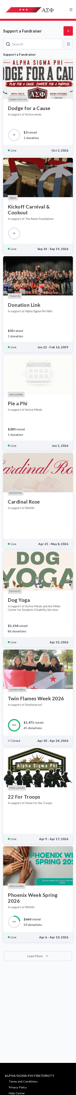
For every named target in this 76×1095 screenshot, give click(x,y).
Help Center (17, 1093)
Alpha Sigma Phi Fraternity (29, 1075)
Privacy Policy (18, 1087)
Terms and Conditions (23, 1081)
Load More (35, 956)
